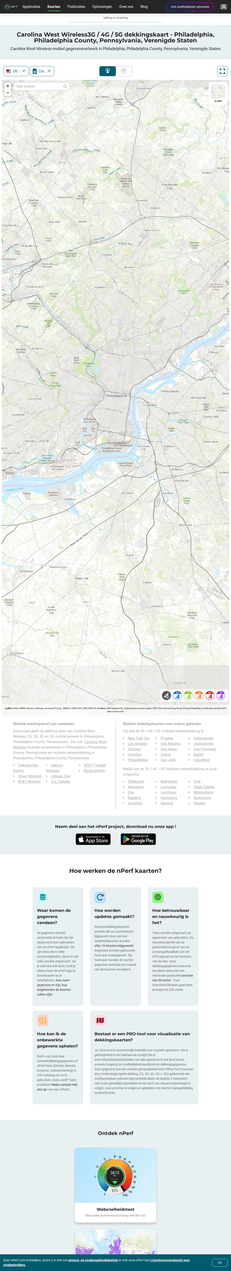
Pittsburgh (136, 781)
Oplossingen (102, 7)
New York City (139, 738)
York (197, 781)
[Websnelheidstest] (115, 1175)
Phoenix (167, 738)
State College (204, 787)
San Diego (169, 749)
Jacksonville (203, 744)
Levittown (168, 792)
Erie (131, 792)
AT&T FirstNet (95, 765)
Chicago (134, 749)
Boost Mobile (94, 771)
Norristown (202, 798)
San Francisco (205, 749)
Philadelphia (138, 760)
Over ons (126, 7)
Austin (199, 754)
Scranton (135, 803)
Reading (134, 798)
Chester (200, 803)
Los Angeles (137, 744)
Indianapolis (203, 738)
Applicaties (31, 7)
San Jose (168, 760)
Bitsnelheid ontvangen (122, 71)
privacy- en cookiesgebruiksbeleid (93, 1260)
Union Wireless (30, 776)
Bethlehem (169, 781)
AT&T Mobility (29, 781)
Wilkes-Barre (203, 792)
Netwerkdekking (107, 71)
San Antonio (170, 744)
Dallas (166, 754)
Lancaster (168, 787)
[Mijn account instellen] (223, 7)
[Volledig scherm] (222, 71)
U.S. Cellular (60, 781)
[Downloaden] (93, 839)
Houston (134, 754)
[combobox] (16, 71)
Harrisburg (169, 798)
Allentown (136, 787)
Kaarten (53, 7)
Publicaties (76, 7)
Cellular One (60, 776)
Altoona (167, 803)
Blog (144, 7)
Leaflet (8, 708)
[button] (7, 86)
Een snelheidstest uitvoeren (190, 7)
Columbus (202, 760)
